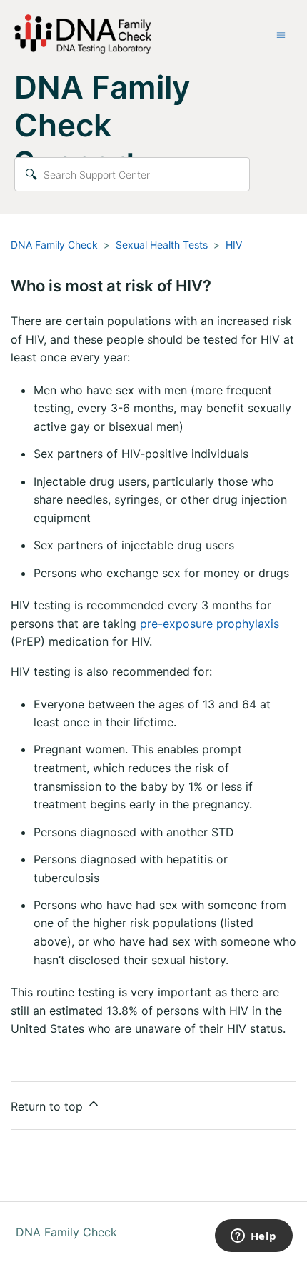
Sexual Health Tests (162, 245)
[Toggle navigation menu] (281, 34)
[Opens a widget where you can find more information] (253, 1237)
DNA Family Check (54, 245)
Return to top (48, 1106)
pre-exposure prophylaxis (209, 623)
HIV (234, 245)
